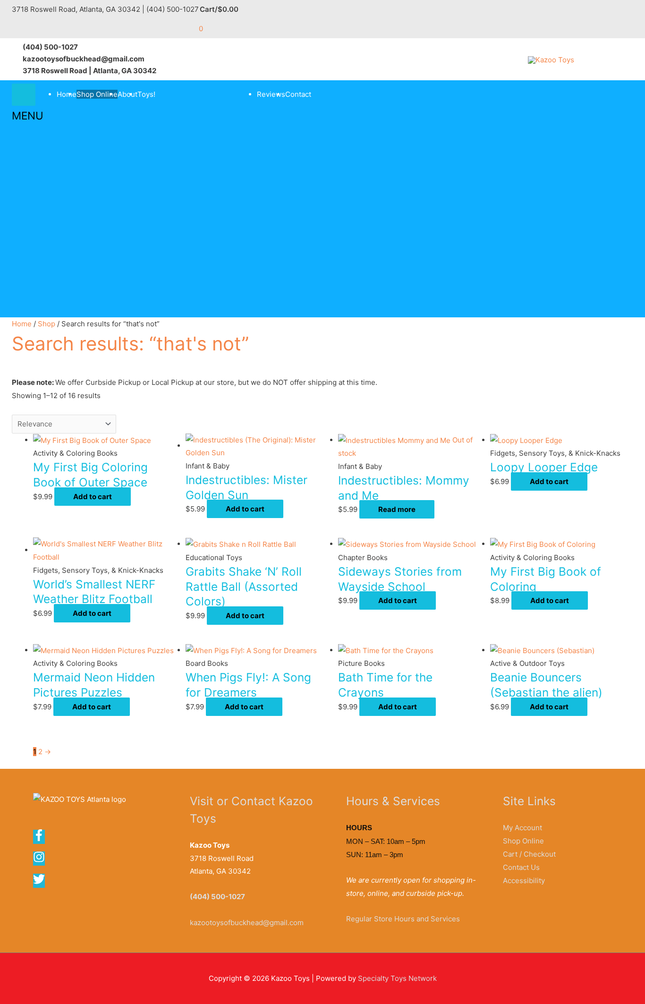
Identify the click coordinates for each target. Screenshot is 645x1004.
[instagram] (42, 860)
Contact (298, 94)
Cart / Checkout (529, 854)
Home (66, 94)
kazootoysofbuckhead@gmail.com (247, 922)
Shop (46, 323)
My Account (522, 827)
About (127, 94)
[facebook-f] (42, 838)
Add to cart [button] (92, 496)
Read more (397, 509)
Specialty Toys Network (397, 978)
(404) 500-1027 (217, 896)
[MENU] (23, 95)
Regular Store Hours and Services (403, 918)
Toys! (146, 94)
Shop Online (97, 94)
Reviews (271, 94)
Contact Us (521, 867)
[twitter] (39, 882)
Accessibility (524, 880)
